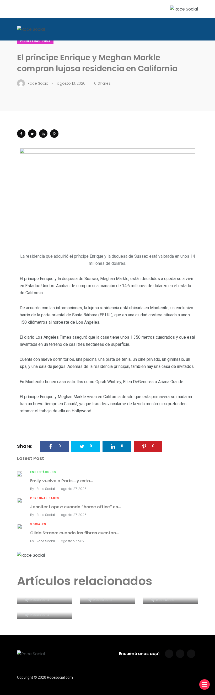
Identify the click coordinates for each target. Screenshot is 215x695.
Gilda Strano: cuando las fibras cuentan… (74, 533)
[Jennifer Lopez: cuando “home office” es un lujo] (19, 500)
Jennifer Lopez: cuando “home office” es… (75, 507)
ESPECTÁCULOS (43, 472)
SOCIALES (38, 524)
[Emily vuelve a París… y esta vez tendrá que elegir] (19, 474)
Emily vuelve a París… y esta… (61, 481)
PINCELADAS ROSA (35, 41)
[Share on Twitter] (32, 133)
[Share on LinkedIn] (43, 133)
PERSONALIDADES (45, 498)
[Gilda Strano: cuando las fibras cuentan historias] (19, 526)
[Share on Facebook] (21, 133)
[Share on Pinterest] (54, 133)
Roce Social (45, 488)
